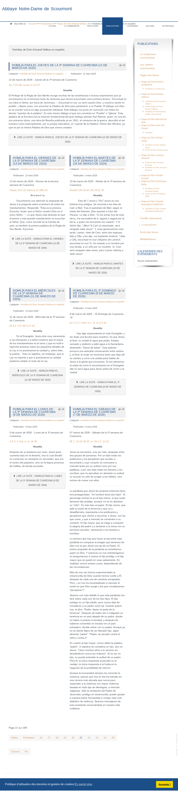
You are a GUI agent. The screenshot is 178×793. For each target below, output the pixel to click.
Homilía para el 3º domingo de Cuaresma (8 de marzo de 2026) (94, 293)
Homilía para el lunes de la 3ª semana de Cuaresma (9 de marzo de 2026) (34, 412)
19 (65, 737)
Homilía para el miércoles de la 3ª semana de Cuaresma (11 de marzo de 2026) (34, 295)
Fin (26, 751)
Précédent (28, 737)
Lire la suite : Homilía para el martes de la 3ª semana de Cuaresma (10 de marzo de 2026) (99, 268)
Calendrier (132, 26)
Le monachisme (148, 225)
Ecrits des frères (149, 232)
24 (105, 737)
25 (113, 737)
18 (57, 737)
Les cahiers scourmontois (147, 66)
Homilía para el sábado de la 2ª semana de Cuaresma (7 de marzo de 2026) (94, 412)
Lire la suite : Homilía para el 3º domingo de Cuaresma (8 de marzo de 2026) (97, 387)
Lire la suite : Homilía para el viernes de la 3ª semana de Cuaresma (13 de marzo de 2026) (39, 243)
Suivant (15, 751)
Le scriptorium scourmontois (148, 56)
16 (41, 737)
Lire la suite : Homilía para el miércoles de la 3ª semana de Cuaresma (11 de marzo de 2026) (37, 375)
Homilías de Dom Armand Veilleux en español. (42, 74)
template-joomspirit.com (176, 744)
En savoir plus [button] (83, 784)
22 (89, 737)
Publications (112, 26)
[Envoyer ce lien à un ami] (123, 65)
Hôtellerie (92, 26)
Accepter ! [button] (165, 784)
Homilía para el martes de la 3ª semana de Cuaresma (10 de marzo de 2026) (94, 160)
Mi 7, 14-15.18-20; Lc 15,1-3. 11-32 (89, 441)
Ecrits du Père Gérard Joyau (156, 150)
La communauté (71, 26)
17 (49, 737)
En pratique (168, 26)
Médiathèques (148, 239)
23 (97, 737)
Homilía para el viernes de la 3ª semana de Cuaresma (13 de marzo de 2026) (34, 160)
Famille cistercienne (151, 218)
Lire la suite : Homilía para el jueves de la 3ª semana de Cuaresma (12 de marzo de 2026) (69, 139)
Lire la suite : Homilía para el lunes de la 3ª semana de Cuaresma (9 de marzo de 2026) (39, 480)
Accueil (52, 26)
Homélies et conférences (155, 89)
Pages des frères (149, 75)
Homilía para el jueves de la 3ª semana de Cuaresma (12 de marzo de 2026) (59, 66)
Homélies (148, 133)
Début (14, 737)
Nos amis (150, 26)
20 (73, 737)
